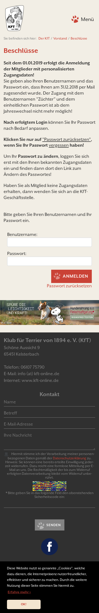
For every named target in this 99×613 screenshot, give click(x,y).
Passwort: (16, 253)
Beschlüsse (79, 38)
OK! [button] (23, 604)
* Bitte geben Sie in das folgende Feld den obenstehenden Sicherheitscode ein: (49, 495)
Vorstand (60, 38)
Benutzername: (22, 234)
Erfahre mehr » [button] (19, 592)
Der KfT (44, 38)
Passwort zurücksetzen (69, 285)
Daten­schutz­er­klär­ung (69, 458)
